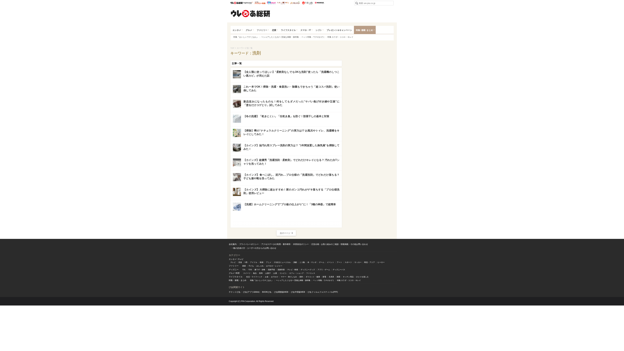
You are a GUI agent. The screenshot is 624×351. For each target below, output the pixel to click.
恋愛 (274, 30)
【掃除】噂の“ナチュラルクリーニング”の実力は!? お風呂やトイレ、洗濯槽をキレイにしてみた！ (291, 132)
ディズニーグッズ (308, 270)
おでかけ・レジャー (274, 266)
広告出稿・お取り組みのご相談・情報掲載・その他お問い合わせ (339, 244)
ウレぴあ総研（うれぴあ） (250, 13)
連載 (237, 280)
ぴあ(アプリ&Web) (251, 292)
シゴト (319, 30)
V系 (246, 262)
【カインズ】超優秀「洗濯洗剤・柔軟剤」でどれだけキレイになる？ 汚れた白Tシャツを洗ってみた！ (291, 162)
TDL (244, 270)
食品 (255, 273)
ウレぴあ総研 (236, 3)
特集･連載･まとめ (364, 30)
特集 (231, 280)
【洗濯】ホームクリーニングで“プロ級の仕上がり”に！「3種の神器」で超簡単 (289, 204)
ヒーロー (381, 262)
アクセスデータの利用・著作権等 (276, 244)
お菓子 (268, 273)
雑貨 (338, 277)
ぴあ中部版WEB (298, 292)
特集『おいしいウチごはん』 (246, 37)
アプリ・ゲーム (324, 270)
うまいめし (283, 3)
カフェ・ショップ (296, 273)
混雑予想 (271, 270)
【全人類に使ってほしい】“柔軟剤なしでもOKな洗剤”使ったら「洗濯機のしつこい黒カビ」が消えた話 (291, 74)
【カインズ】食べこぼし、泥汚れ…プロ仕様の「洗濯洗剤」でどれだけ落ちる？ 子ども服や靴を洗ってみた (291, 176)
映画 (261, 262)
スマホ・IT (305, 30)
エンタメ (237, 30)
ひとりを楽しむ (362, 277)
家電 (324, 277)
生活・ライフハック (254, 277)
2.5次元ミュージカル (282, 262)
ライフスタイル (288, 30)
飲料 (261, 273)
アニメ (268, 262)
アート (339, 262)
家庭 (244, 266)
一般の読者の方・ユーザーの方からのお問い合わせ (253, 248)
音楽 (240, 262)
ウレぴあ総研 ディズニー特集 (260, 3)
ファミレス (310, 273)
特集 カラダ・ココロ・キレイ (340, 37)
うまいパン (295, 3)
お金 (266, 277)
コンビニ (283, 273)
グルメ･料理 (234, 273)
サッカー (358, 262)
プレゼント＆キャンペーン (339, 30)
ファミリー (262, 30)
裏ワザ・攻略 (259, 270)
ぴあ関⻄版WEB (281, 292)
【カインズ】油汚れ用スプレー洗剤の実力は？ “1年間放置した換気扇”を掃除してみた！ (291, 147)
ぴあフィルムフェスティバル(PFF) (323, 292)
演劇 (295, 262)
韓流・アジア (369, 262)
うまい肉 (307, 3)
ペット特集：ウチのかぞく (313, 37)
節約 (301, 277)
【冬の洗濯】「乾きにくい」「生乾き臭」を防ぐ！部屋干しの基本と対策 (286, 116)
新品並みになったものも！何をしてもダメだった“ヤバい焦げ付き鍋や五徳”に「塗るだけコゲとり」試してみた (291, 103)
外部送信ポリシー (301, 244)
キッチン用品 (348, 277)
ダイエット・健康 (313, 277)
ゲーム (321, 262)
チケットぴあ (234, 292)
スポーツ (348, 262)
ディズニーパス (339, 270)
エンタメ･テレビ (236, 259)
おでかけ (274, 277)
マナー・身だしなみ (289, 277)
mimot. (271, 3)
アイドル (253, 262)
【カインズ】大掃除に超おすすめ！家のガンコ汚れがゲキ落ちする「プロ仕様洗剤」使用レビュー (291, 191)
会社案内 (233, 244)
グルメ (249, 30)
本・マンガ (311, 262)
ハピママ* (248, 3)
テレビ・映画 (292, 270)
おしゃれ (260, 266)
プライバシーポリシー (249, 244)
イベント (330, 262)
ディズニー (234, 269)
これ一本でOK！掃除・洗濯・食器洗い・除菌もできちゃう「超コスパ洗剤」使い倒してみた (291, 88)
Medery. (319, 3)
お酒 (275, 273)
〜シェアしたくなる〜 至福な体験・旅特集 (280, 37)
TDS (250, 270)
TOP (232, 48)
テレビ (233, 262)
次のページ (285, 233)
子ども (251, 266)
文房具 (331, 277)
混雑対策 (281, 270)
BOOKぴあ (267, 292)
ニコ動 (302, 262)
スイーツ (246, 273)
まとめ (243, 280)
